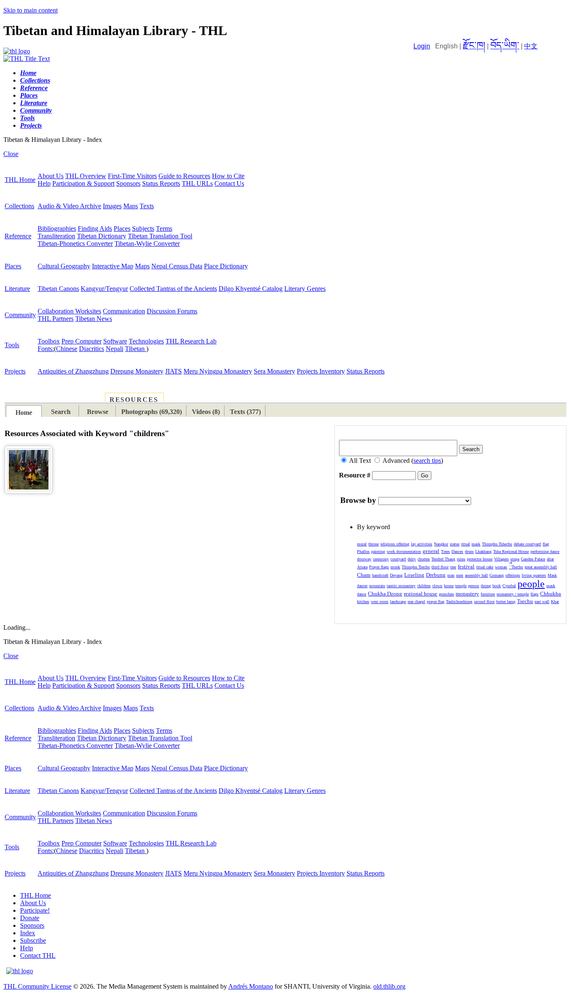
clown (437, 585)
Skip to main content (30, 10)
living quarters (534, 575)
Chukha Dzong (385, 594)
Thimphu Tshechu (497, 544)
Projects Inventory (321, 371)
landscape (398, 601)
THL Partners (56, 318)
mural (362, 544)
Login (421, 46)
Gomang (496, 575)
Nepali (114, 348)
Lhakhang (483, 551)
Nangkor (441, 544)
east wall (542, 601)
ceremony (381, 559)
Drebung (436, 575)
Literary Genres (305, 288)
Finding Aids (95, 228)
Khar (555, 601)
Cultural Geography (64, 266)
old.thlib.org (389, 986)
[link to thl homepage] (19, 970)
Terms (164, 228)
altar (550, 559)
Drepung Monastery (136, 371)
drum (469, 551)
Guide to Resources (184, 175)
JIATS (173, 371)
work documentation (404, 551)
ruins (461, 559)
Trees (445, 551)
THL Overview (85, 175)
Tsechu (516, 567)
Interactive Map (112, 266)
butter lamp (505, 601)
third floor (440, 567)
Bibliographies (57, 228)
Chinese (66, 348)
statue (454, 544)
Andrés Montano (250, 986)
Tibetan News (93, 318)
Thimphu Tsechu (416, 567)
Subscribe (33, 940)
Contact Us (229, 183)
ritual (465, 544)
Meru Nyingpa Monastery (218, 371)
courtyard (398, 559)
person (473, 585)
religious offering (394, 544)
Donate (29, 917)
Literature (17, 288)
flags (534, 594)
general (431, 551)
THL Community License (37, 986)
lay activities (421, 544)
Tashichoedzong (459, 601)
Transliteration (56, 236)
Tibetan (135, 348)
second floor (484, 601)
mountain (377, 585)
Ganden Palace (533, 559)
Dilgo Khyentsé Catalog (251, 288)
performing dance (544, 551)
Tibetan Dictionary (101, 236)
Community (20, 314)
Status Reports (161, 183)
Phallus (363, 551)
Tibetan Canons (58, 288)
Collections (19, 205)
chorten (424, 559)
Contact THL (38, 955)
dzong (486, 585)
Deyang (396, 575)
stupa (514, 559)
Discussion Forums (172, 311)
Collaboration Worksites (69, 311)
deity (412, 559)
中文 (531, 46)
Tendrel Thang (443, 559)
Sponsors (128, 183)
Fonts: (46, 348)
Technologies (146, 341)
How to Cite (228, 175)
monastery (467, 594)
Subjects (143, 228)
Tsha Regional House (511, 551)
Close (10, 153)
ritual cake (484, 567)
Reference (18, 236)
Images (112, 205)
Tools (12, 344)
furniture (488, 594)
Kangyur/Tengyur (104, 288)
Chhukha (550, 594)
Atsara (362, 567)
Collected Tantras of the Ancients (173, 288)
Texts (147, 205)
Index (27, 932)
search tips (427, 460)
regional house (420, 594)
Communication (124, 311)
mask (476, 544)
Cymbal (509, 585)
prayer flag (435, 601)
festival (466, 566)
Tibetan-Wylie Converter (147, 243)
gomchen (446, 594)
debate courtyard (527, 544)
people (531, 583)
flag (546, 544)
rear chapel (416, 601)
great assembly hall (541, 567)
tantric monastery (401, 585)
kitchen (363, 601)
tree (453, 567)
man (450, 575)
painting (378, 551)
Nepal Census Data (176, 266)
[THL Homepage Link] (16, 51)
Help (44, 183)
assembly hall (476, 575)
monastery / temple (513, 594)
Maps (130, 205)
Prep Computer (81, 341)
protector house (479, 559)
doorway (364, 559)
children (424, 585)
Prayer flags (379, 567)
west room (379, 601)
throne (373, 544)
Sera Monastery (274, 371)
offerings (512, 575)
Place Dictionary (226, 266)
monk (395, 567)
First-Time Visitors (132, 175)
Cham (363, 575)
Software (115, 341)
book (496, 585)
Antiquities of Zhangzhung (73, 371)
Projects (15, 371)
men (459, 575)
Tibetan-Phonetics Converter (75, 243)
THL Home (20, 179)
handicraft (380, 575)
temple (460, 585)
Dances (457, 551)
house (449, 585)
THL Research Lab (191, 341)
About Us (51, 175)
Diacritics (91, 348)
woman (501, 567)
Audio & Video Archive (69, 205)
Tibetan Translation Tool (160, 236)
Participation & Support (83, 183)
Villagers (501, 559)
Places (122, 228)
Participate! (35, 910)
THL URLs (197, 183)
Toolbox (49, 341)
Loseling (414, 575)
